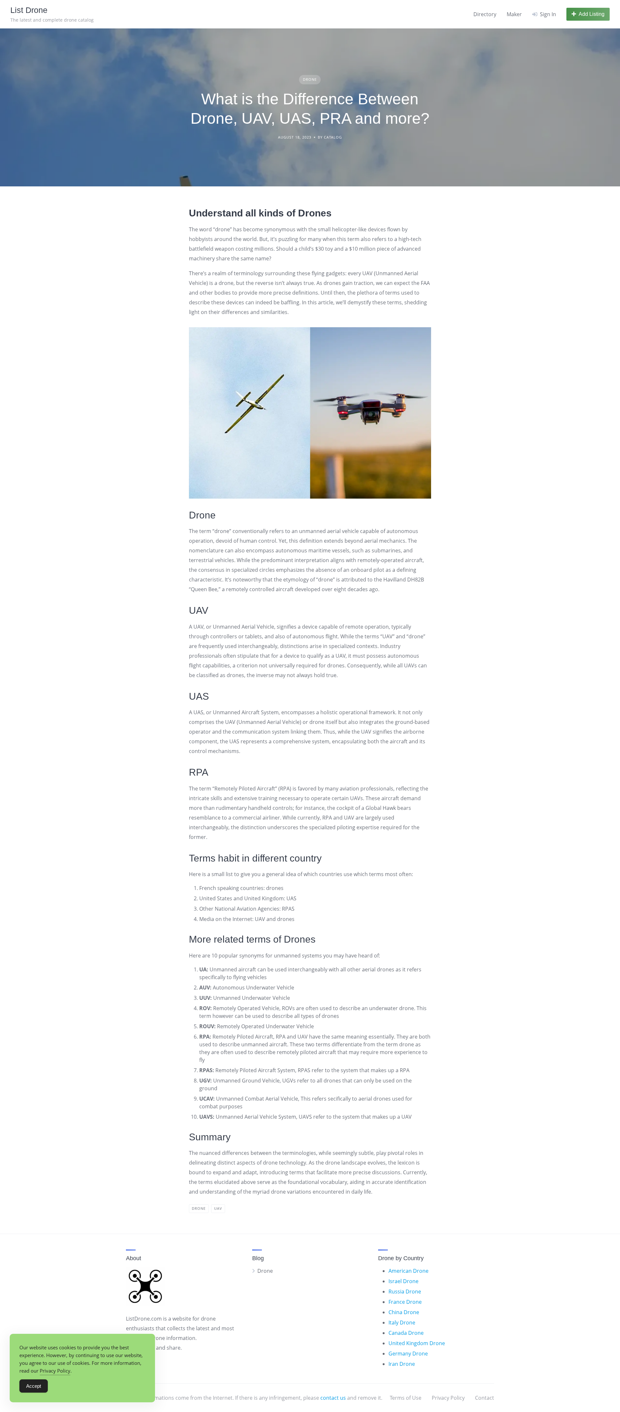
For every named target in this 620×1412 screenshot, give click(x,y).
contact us (333, 1397)
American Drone (408, 1270)
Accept (33, 1386)
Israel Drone (403, 1281)
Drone (310, 79)
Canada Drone (406, 1332)
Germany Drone (408, 1353)
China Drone (403, 1312)
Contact (484, 1397)
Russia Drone (404, 1291)
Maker (514, 14)
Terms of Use (405, 1397)
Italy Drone (401, 1322)
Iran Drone (401, 1363)
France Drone (405, 1301)
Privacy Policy (448, 1397)
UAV (218, 1208)
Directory (484, 14)
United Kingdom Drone (416, 1343)
